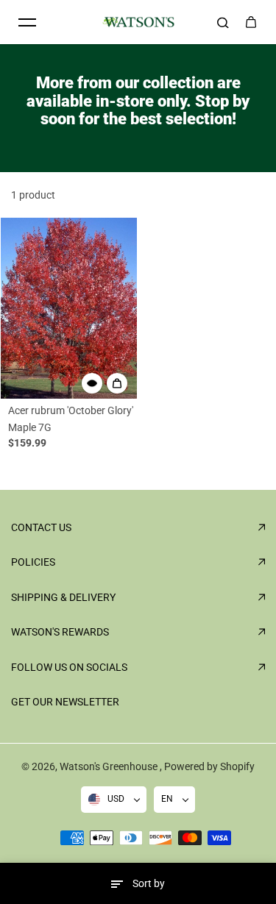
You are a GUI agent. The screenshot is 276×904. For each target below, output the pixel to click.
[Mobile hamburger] (27, 22)
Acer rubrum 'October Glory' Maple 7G (70, 419)
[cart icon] (251, 22)
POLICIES (33, 562)
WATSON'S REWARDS (60, 632)
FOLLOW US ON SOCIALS (69, 667)
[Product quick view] (117, 383)
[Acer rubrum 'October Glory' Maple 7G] (69, 308)
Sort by (148, 883)
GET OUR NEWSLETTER (65, 702)
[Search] (223, 22)
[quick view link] (92, 383)
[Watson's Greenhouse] (138, 22)
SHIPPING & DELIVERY (63, 597)
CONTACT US (41, 527)
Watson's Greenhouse (110, 766)
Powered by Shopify (209, 766)
